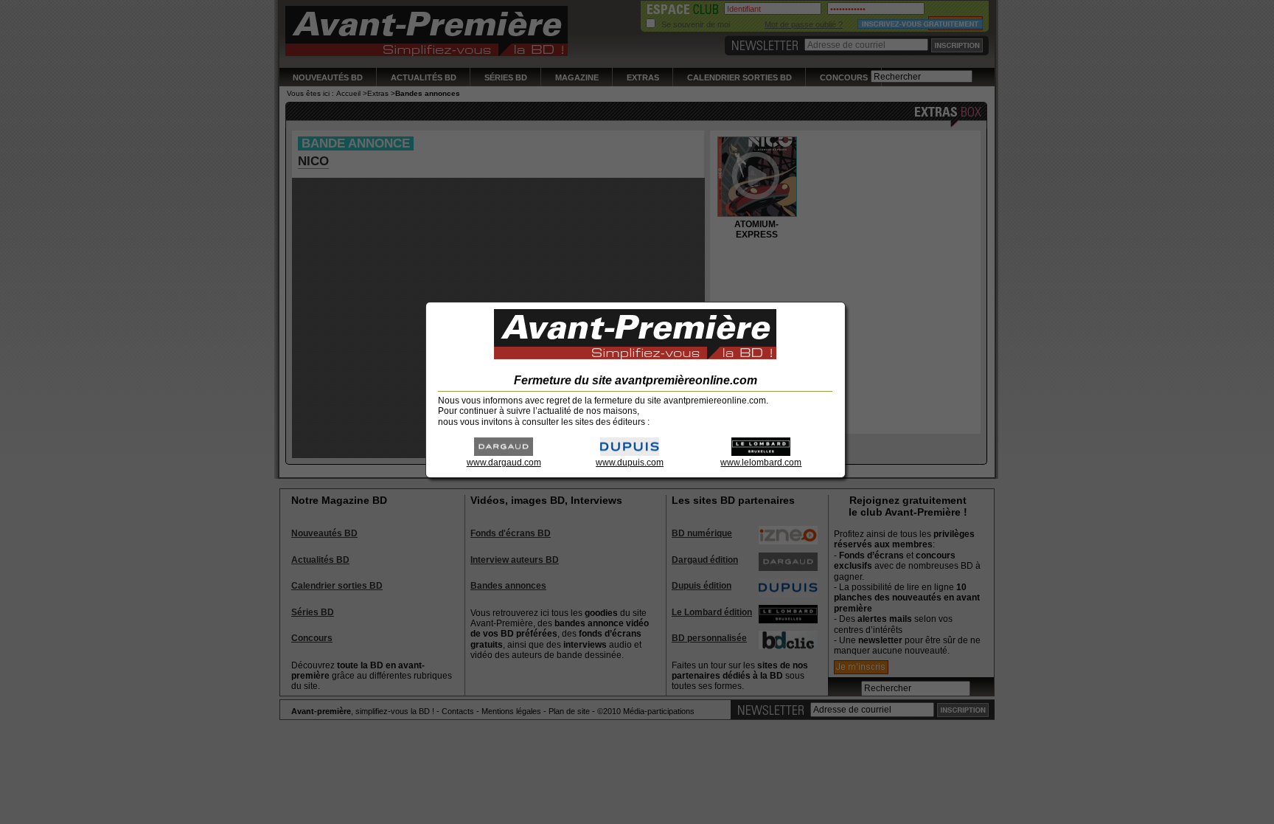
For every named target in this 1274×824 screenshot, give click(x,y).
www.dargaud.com (504, 462)
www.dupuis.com (630, 462)
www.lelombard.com (760, 462)
